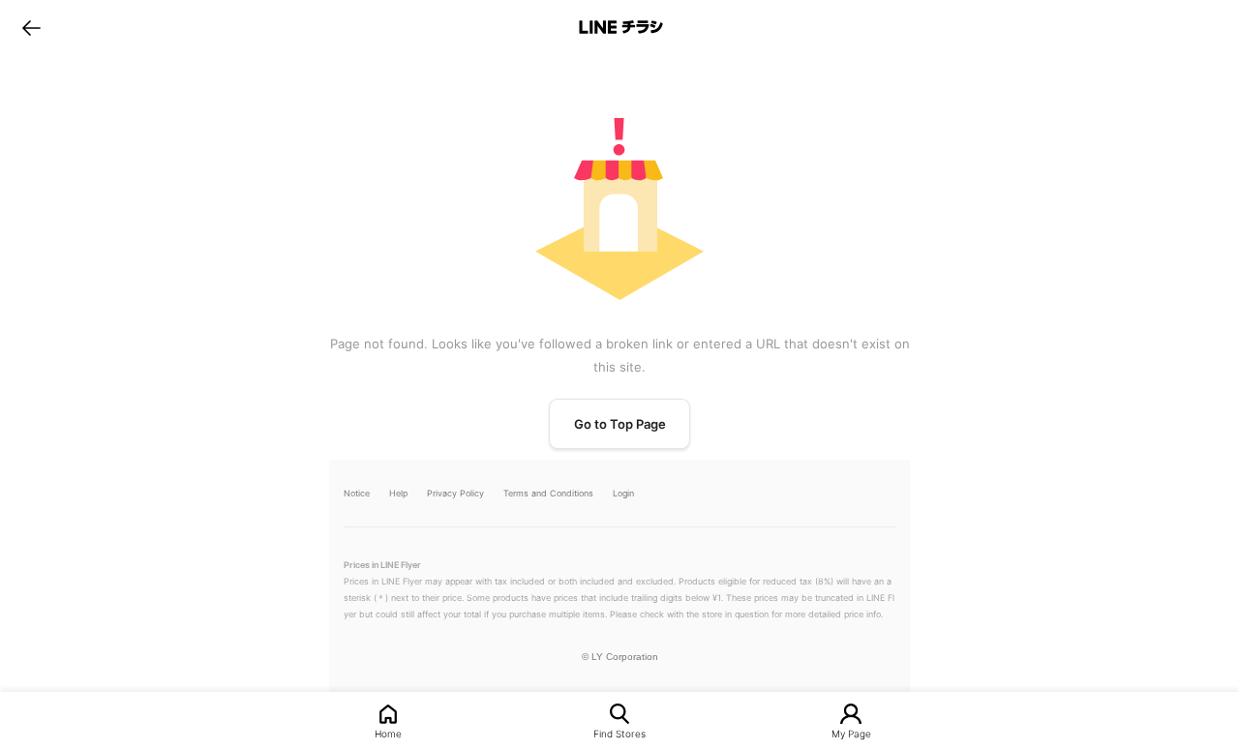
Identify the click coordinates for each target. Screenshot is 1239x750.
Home (388, 733)
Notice (357, 493)
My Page (851, 733)
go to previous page (31, 27)
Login (623, 493)
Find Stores (619, 733)
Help (398, 493)
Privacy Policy (455, 493)
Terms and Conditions (548, 493)
